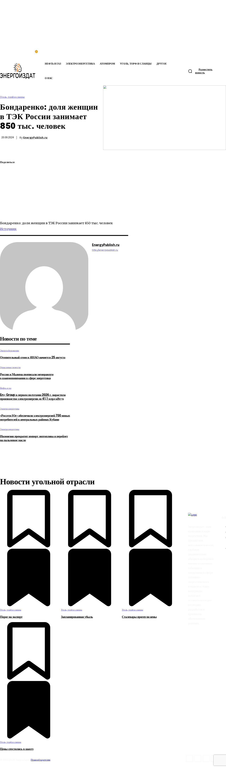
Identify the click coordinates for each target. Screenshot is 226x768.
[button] (190, 71)
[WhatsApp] (6, 179)
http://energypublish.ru (105, 249)
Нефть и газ (5, 388)
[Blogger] (189, 758)
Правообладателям (40, 759)
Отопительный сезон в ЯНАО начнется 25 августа (32, 357)
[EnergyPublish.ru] (44, 286)
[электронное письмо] (6, 187)
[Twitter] (6, 170)
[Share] (198, 758)
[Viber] (6, 212)
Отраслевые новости (10, 367)
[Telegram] (5, 195)
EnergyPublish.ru (35, 137)
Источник (8, 229)
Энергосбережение (9, 350)
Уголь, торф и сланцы (12, 97)
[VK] (5, 204)
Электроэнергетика (9, 408)
